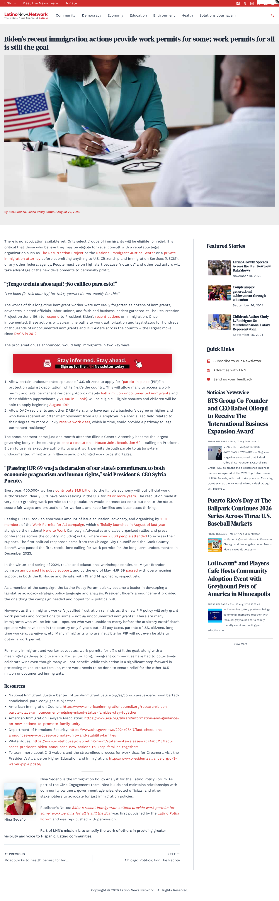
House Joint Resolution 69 (118, 443)
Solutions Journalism (217, 15)
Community (65, 15)
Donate (71, 3)
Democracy (91, 15)
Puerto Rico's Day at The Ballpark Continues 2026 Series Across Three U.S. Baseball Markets (240, 512)
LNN (8, 3)
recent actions (107, 316)
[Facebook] (238, 3)
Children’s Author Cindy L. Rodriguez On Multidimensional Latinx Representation (251, 322)
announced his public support (45, 570)
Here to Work (54, 530)
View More (240, 643)
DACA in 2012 (25, 334)
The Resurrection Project (62, 253)
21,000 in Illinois (73, 399)
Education (138, 15)
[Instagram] (252, 3)
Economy (115, 15)
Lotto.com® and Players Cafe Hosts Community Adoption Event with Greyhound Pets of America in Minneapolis (239, 578)
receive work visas (74, 422)
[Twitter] (245, 3)
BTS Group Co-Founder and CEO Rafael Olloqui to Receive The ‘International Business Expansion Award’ (238, 416)
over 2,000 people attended (123, 536)
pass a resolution (76, 443)
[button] (14, 3)
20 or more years (121, 496)
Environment (164, 15)
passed (132, 570)
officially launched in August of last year (131, 525)
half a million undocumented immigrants (135, 393)
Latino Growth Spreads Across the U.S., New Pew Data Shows (252, 266)
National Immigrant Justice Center (125, 253)
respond (53, 316)
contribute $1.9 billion (74, 490)
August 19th (59, 405)
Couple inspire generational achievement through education (249, 293)
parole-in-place (136, 382)
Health (187, 15)
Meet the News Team (40, 3)
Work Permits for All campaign (58, 525)
